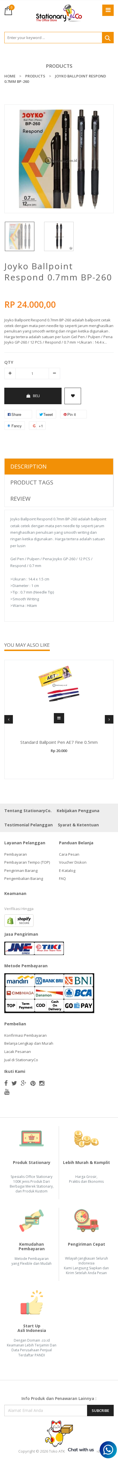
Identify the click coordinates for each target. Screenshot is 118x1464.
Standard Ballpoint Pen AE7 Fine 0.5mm (59, 742)
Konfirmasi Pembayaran (25, 1035)
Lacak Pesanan (17, 1051)
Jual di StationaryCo (21, 1059)
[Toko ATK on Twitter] (14, 1083)
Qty (8, 362)
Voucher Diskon (72, 862)
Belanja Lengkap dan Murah (28, 1043)
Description (28, 466)
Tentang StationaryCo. (28, 810)
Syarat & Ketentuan (78, 825)
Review (20, 498)
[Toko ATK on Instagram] (41, 1083)
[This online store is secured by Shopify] (19, 920)
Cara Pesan (69, 854)
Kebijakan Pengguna (78, 810)
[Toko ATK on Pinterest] (33, 1083)
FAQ (62, 878)
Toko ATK (57, 1451)
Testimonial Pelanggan (28, 825)
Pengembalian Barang (23, 878)
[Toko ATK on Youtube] (6, 1091)
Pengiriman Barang (21, 870)
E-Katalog (67, 870)
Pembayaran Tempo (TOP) (27, 862)
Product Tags (31, 482)
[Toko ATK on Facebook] (6, 1083)
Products (59, 66)
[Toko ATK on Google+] (24, 1083)
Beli (36, 395)
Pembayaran (15, 854)
